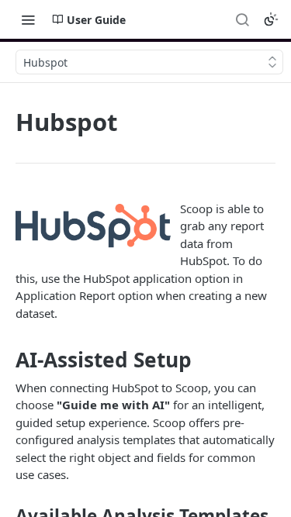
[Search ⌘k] (242, 19)
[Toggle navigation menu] (28, 19)
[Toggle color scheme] (270, 19)
